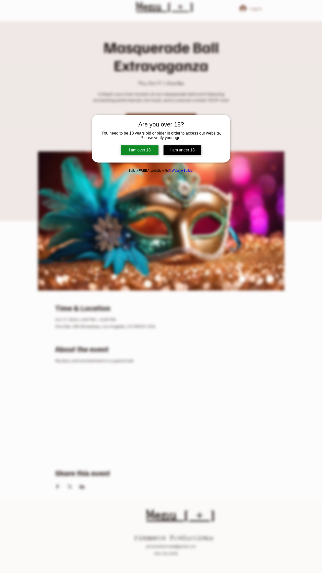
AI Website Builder (180, 170)
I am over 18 (140, 150)
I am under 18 (182, 150)
